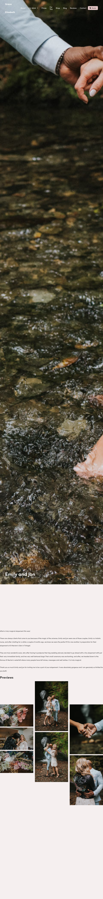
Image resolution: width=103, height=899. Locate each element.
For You (51, 8)
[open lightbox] (16, 692)
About (23, 8)
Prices (44, 8)
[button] (33, 8)
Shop (58, 8)
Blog (65, 8)
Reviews (73, 8)
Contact (83, 8)
